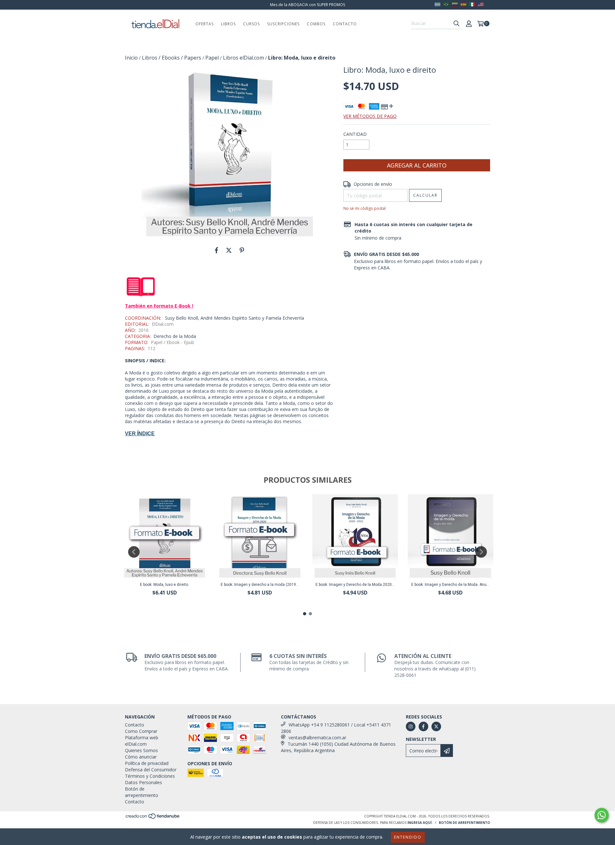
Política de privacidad (146, 763)
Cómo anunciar (141, 757)
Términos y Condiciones (150, 776)
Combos (316, 24)
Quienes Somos (141, 750)
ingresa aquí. (419, 822)
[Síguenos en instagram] (410, 726)
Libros (228, 24)
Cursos (251, 24)
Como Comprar (141, 731)
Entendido (408, 837)
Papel (212, 57)
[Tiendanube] (153, 818)
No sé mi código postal (364, 208)
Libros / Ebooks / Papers (171, 57)
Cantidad (355, 134)
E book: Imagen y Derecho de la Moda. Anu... (450, 584)
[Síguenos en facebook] (423, 726)
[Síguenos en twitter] (436, 726)
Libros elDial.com (243, 57)
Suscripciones (283, 24)
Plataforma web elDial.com (141, 740)
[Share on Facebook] (216, 250)
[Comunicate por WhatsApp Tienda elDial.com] (601, 815)
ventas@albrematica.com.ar (317, 737)
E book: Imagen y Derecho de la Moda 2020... (355, 584)
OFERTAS (204, 24)
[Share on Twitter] (229, 250)
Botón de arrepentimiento (141, 792)
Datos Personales (143, 782)
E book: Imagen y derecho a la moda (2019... (260, 584)
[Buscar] (456, 23)
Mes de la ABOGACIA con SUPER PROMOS (307, 4)
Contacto (345, 24)
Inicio (131, 57)
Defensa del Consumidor (150, 770)
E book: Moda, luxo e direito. (164, 584)
